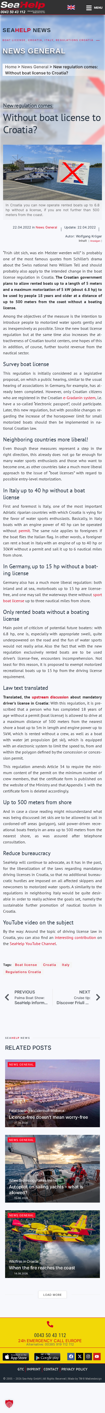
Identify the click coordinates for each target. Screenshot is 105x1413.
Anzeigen (95, 240)
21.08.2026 (21, 1122)
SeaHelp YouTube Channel (33, 943)
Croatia (35, 40)
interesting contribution (75, 937)
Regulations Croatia (75, 40)
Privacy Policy (74, 1369)
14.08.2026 (21, 1273)
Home (11, 66)
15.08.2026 (21, 1198)
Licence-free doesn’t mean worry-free (48, 1114)
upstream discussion (50, 696)
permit (24, 530)
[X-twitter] (79, 1356)
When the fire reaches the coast (42, 1265)
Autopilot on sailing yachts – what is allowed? (46, 1187)
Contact (51, 1369)
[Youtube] (97, 1356)
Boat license (14, 40)
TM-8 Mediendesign (90, 1378)
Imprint (34, 1369)
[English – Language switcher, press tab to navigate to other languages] (72, 7)
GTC (21, 1369)
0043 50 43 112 (50, 1335)
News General (34, 51)
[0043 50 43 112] (50, 1324)
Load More (52, 1295)
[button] (9, 1404)
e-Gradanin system (79, 397)
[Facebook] (71, 1356)
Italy (49, 40)
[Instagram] (88, 1356)
